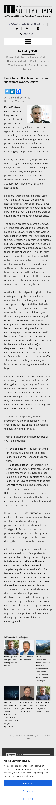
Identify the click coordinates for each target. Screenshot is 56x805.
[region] (28, 780)
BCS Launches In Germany (26, 658)
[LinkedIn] (27, 28)
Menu (28, 41)
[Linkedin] (12, 91)
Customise (28, 791)
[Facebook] (38, 28)
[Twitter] (17, 28)
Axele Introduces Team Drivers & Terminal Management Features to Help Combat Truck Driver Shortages (43, 668)
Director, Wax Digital (17, 99)
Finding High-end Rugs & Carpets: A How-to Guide (42, 707)
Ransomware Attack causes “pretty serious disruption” (27, 707)
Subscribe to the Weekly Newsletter (28, 24)
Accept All (28, 783)
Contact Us (28, 33)
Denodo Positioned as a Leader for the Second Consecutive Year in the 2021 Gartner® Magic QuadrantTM (11, 714)
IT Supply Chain (13, 736)
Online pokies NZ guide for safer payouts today (10, 661)
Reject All (28, 798)
